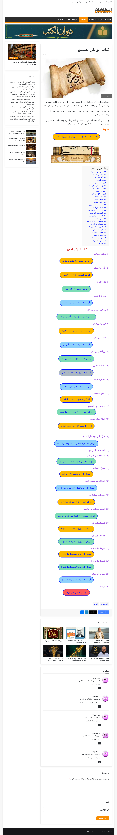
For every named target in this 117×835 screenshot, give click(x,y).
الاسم (107, 802)
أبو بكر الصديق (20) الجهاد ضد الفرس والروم (76, 516)
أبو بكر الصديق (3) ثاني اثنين (76, 289)
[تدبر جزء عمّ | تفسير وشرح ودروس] (31, 154)
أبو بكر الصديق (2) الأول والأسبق (76, 275)
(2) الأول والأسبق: (100, 177)
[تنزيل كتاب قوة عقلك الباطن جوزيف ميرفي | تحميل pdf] (76, 633)
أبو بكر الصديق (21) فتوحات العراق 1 (76, 529)
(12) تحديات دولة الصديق (97, 205)
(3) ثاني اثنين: (101, 180)
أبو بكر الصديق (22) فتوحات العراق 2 (76, 541)
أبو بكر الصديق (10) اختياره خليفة (76, 386)
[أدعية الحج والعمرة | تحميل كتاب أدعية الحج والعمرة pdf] (31, 133)
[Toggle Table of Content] (105, 168)
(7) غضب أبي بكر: (100, 191)
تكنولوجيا (75, 19)
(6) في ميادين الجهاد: (99, 188)
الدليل (68, 19)
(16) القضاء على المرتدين (97, 216)
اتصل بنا (73, 2)
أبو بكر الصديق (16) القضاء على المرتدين (76, 461)
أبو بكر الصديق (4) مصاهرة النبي (76, 303)
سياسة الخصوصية (89, 2)
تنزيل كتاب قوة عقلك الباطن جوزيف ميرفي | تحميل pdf (23, 88)
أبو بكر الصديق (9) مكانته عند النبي (76, 373)
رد (99, 688)
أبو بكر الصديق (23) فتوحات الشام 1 (76, 554)
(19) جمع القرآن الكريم (98, 224)
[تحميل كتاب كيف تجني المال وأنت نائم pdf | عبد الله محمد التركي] (53, 651)
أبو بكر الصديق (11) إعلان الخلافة (76, 399)
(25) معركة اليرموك (99, 241)
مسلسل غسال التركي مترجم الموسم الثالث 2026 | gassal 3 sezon (23, 112)
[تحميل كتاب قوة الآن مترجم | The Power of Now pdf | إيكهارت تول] (99, 633)
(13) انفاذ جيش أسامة (99, 208)
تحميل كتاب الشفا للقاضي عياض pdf (53, 641)
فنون (100, 19)
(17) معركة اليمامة (100, 219)
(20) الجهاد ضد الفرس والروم (96, 227)
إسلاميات (84, 19)
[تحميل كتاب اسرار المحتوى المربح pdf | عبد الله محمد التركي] (76, 651)
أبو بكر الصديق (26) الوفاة (76, 592)
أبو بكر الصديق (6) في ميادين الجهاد (76, 331)
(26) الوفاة (102, 243)
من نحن (79, 2)
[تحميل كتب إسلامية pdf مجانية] (31, 147)
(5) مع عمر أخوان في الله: (97, 186)
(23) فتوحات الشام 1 (99, 235)
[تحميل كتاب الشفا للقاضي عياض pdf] (53, 633)
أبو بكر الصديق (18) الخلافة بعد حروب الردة (76, 488)
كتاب (95, 604)
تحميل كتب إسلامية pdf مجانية (16, 145)
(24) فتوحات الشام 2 (99, 238)
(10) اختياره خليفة (100, 199)
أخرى (61, 19)
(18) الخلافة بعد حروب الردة (96, 221)
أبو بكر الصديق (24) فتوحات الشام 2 (76, 567)
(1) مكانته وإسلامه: (99, 175)
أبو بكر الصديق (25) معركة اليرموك (76, 580)
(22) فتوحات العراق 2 (99, 232)
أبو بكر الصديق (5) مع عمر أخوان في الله (76, 317)
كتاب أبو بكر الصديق (98, 172)
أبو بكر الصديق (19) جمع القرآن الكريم (76, 502)
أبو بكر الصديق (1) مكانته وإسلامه (76, 261)
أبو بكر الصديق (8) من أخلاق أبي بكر (76, 359)
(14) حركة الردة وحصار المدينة (96, 210)
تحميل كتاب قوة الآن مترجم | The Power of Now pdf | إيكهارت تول (22, 83)
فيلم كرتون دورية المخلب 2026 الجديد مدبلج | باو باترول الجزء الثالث (23, 95)
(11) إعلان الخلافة (100, 202)
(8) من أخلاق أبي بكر (99, 194)
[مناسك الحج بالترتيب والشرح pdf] (31, 161)
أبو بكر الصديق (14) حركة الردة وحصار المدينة (76, 443)
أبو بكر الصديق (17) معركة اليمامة (76, 474)
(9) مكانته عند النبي (99, 197)
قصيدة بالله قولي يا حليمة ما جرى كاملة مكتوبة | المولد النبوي (22, 108)
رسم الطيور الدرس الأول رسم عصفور (23, 92)
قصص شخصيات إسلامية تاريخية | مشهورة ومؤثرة (76, 137)
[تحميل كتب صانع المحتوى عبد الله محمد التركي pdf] (99, 651)
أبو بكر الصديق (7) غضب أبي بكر (76, 345)
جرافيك (93, 19)
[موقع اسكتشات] (103, 10)
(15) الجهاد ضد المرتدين (98, 213)
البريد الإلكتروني (104, 810)
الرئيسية (108, 19)
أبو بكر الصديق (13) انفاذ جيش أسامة (76, 426)
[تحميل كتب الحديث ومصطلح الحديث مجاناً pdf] (31, 140)
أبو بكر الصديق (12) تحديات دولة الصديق (76, 412)
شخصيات (104, 604)
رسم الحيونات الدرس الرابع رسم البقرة (22, 116)
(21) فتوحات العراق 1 (99, 230)
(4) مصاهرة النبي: (100, 183)
